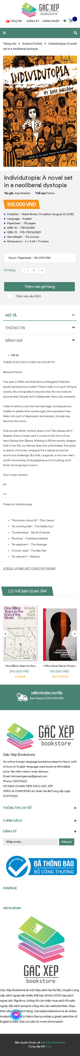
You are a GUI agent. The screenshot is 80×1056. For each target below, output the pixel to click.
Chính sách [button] (12, 821)
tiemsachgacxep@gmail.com (29, 776)
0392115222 (20, 781)
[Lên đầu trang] (69, 1015)
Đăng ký (67, 842)
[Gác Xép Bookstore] (40, 10)
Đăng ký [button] (10, 831)
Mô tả (14, 355)
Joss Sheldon (22, 193)
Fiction (50, 193)
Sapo (49, 1046)
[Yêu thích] (64, 21)
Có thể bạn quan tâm (27, 591)
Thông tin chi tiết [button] (17, 808)
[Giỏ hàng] (71, 21)
